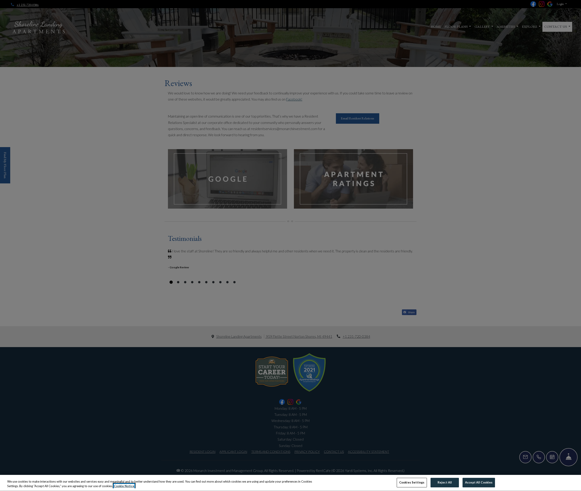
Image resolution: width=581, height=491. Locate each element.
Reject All (445, 482)
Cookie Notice (124, 486)
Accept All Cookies (478, 482)
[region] (290, 483)
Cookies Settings (411, 482)
